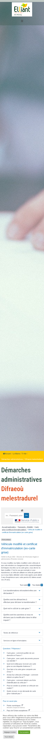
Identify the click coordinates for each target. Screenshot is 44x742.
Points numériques (14, 705)
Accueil (8, 454)
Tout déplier (36, 585)
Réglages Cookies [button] (10, 732)
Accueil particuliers (9, 527)
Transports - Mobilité (25, 527)
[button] (22, 592)
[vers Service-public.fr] (27, 521)
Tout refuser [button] (9, 737)
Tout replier (24, 585)
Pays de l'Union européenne (17, 710)
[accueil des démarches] (22, 510)
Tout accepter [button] (24, 732)
